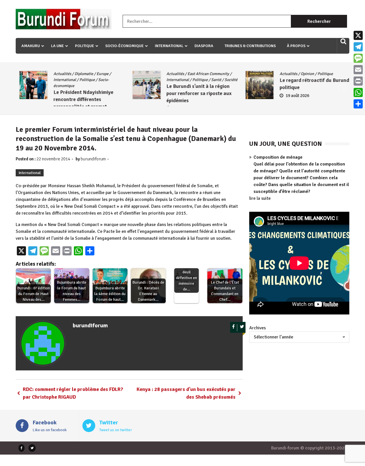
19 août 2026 (294, 95)
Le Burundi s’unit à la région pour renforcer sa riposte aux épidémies (195, 93)
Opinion (304, 73)
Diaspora (203, 45)
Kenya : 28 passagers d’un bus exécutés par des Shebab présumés (186, 393)
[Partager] (358, 104)
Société (227, 79)
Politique (84, 45)
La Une (57, 45)
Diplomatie (80, 73)
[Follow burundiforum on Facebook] (233, 327)
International (169, 45)
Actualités (59, 73)
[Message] (358, 58)
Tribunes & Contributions (250, 45)
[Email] (358, 69)
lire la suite (260, 198)
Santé (213, 79)
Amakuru (30, 45)
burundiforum (93, 159)
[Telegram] (358, 47)
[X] (358, 35)
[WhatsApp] (358, 92)
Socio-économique (124, 45)
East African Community (205, 73)
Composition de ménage (278, 157)
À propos (296, 45)
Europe (99, 73)
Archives (257, 328)
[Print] (358, 81)
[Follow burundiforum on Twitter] (242, 327)
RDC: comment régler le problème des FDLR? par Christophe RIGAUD (73, 393)
